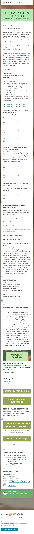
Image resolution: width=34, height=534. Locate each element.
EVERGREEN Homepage (17, 439)
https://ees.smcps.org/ (20, 457)
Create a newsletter (9, 529)
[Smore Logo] (7, 2)
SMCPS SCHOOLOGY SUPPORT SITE (17, 400)
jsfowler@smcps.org (13, 478)
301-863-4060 (12, 486)
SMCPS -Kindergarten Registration (20, 55)
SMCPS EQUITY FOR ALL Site (17, 391)
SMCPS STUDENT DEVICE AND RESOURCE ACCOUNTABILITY (17, 425)
